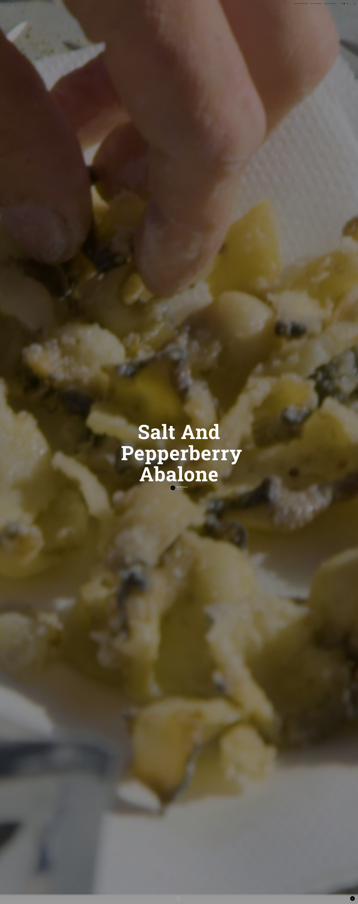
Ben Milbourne (182, 487)
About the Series (330, 3)
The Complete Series (301, 3)
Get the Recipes (316, 3)
